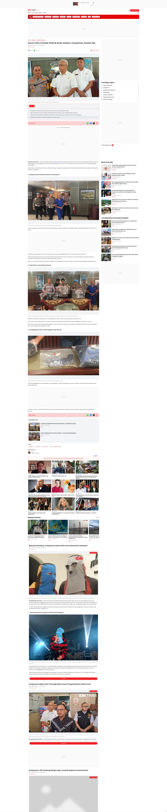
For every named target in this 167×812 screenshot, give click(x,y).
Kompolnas (58, 162)
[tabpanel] (63, 114)
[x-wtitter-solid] (94, 123)
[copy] (97, 123)
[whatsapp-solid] (88, 123)
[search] (128, 10)
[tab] (32, 106)
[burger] (138, 13)
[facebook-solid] (91, 123)
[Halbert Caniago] (29, 452)
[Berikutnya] (99, 526)
